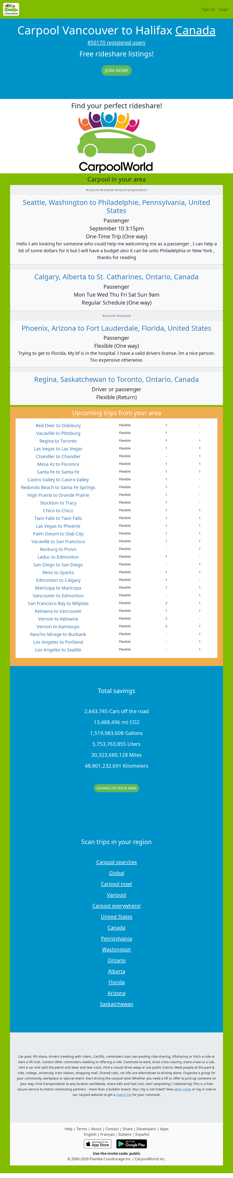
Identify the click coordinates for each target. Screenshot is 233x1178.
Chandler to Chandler (58, 456)
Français (107, 1134)
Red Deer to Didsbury (58, 425)
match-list (124, 1094)
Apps (164, 1128)
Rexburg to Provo (58, 549)
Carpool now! (116, 883)
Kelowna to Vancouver (58, 611)
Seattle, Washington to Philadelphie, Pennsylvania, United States (116, 206)
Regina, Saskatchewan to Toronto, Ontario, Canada (116, 379)
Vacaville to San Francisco (58, 541)
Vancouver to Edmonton (58, 596)
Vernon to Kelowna (58, 619)
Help (69, 1128)
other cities (182, 1089)
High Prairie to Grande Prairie (58, 495)
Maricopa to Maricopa (58, 588)
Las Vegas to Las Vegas (58, 449)
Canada (195, 30)
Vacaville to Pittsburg (58, 433)
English (90, 1134)
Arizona (116, 992)
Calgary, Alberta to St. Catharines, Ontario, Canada (116, 276)
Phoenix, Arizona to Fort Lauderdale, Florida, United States (116, 328)
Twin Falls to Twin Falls (58, 518)
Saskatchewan (116, 1003)
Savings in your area (116, 788)
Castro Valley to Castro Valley (58, 480)
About (96, 1128)
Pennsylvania (116, 938)
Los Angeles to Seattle (58, 650)
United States (116, 916)
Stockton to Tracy (58, 503)
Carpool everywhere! (116, 905)
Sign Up (208, 9)
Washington (116, 949)
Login (223, 9)
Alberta (116, 971)
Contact (112, 1128)
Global (116, 872)
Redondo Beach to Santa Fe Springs (58, 487)
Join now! (116, 70)
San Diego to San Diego (58, 565)
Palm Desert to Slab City (58, 534)
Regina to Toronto (58, 441)
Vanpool (116, 894)
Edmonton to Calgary (58, 580)
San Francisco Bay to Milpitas (58, 603)
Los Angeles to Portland (58, 642)
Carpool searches (116, 861)
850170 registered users (116, 42)
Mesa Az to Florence (58, 464)
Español (142, 1134)
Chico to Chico (58, 510)
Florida (117, 982)
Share (128, 1128)
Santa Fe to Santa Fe (58, 472)
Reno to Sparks (58, 572)
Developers (146, 1128)
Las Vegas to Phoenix (58, 526)
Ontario (117, 960)
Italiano (125, 1134)
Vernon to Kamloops (58, 626)
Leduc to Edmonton (58, 557)
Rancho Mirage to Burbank (58, 634)
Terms (81, 1128)
